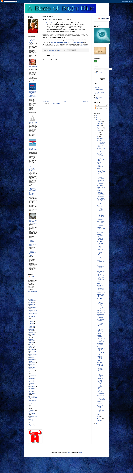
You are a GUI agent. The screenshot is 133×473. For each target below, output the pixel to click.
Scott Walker (32, 404)
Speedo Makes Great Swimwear (100, 182)
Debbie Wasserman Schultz (32, 326)
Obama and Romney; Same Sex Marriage (100, 303)
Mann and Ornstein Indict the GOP (100, 358)
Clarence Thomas (31, 320)
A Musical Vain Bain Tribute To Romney (100, 295)
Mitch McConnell (32, 362)
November (99, 123)
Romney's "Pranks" (99, 257)
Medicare (31, 359)
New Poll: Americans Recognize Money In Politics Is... (100, 237)
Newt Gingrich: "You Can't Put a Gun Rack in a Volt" (32, 243)
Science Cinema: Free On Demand (101, 229)
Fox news (31, 342)
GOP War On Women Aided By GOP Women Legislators (101, 193)
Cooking (31, 323)
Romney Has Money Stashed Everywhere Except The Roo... (100, 408)
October (99, 126)
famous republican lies (33, 420)
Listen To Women (99, 402)
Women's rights (33, 416)
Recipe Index (98, 86)
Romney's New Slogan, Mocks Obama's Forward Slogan (100, 388)
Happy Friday (100, 138)
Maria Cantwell (33, 354)
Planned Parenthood (32, 382)
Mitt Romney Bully (100, 307)
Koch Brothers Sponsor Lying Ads (100, 382)
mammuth (69, 452)
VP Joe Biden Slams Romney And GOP (100, 245)
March (98, 416)
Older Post (85, 101)
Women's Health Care (32, 412)
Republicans (32, 400)
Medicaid (31, 357)
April (98, 414)
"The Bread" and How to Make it (99, 88)
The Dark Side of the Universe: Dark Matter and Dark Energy (67, 42)
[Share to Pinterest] (75, 50)
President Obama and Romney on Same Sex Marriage (100, 216)
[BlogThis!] (69, 50)
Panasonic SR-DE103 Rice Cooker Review (33, 222)
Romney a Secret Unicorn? (100, 154)
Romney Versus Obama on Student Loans (33, 168)
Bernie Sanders (33, 313)
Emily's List (32, 332)
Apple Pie (99, 283)
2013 (97, 117)
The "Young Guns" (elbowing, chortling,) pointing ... (100, 375)
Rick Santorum (33, 122)
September (100, 128)
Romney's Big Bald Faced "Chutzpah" (100, 316)
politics (31, 424)
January (99, 420)
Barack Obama (33, 310)
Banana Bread (100, 393)
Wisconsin (31, 410)
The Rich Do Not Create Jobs (32, 41)
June (98, 134)
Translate (100, 73)
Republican (32, 393)
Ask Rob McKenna (100, 336)
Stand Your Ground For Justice (100, 262)
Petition (31, 380)
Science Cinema (83, 45)
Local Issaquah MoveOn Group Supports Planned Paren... (100, 323)
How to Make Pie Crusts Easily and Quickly (99, 92)
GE (30, 344)
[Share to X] (71, 50)
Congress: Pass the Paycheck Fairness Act (101, 340)
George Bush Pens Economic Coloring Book (100, 252)
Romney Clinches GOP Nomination (100, 164)
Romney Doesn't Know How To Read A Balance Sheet (101, 201)
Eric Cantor (32, 334)
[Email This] (68, 50)
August (99, 130)
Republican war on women (33, 397)
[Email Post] (65, 50)
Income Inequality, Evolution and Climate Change (101, 171)
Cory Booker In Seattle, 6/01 (100, 289)
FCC (30, 337)
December (99, 121)
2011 (97, 423)
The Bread (32, 407)
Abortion (31, 302)
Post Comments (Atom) (55, 103)
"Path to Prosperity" (32, 300)
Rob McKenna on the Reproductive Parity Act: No (101, 397)
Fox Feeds (99, 140)
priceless (31, 425)
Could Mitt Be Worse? (100, 286)
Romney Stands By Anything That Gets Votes (101, 144)
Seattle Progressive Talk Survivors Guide (32, 253)
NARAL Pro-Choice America (32, 369)
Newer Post (46, 101)
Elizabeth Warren (31, 330)
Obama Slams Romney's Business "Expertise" (100, 223)
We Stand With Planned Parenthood (100, 177)
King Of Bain (100, 232)
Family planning (31, 340)
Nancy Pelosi (32, 372)
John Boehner (32, 351)
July (98, 132)
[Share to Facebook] (73, 50)
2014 (97, 115)
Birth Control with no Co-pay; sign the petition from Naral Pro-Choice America (32, 192)
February (99, 418)
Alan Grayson (32, 307)
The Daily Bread (101, 292)
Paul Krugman (32, 375)
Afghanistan (32, 304)
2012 (97, 119)
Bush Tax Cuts (32, 317)
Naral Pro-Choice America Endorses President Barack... (100, 209)
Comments (99, 108)
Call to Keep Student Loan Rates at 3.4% (101, 348)
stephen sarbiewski (32, 277)
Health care (32, 349)
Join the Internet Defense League (101, 150)
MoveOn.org (32, 364)
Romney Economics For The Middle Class (101, 267)
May (98, 136)
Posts (97, 105)
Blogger (80, 452)
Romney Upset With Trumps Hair (100, 159)
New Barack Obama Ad (100, 344)
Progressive (32, 388)
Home (65, 101)
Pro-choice (32, 386)
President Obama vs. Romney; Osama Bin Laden (100, 330)
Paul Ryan (32, 378)
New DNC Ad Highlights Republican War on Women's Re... (100, 368)
